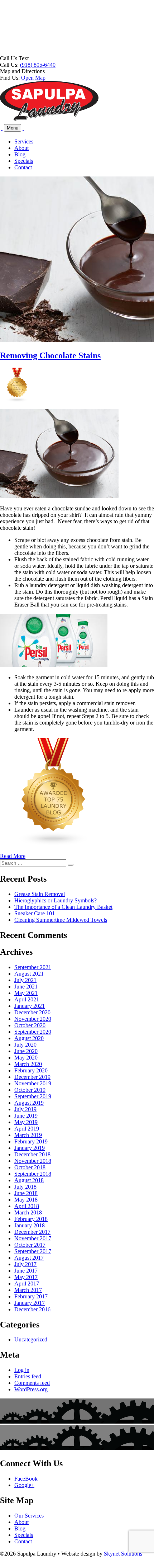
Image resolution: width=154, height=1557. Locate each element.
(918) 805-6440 (38, 65)
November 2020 (32, 1019)
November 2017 (32, 1238)
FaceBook (26, 1479)
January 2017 (29, 1303)
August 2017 (29, 1258)
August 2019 (29, 1103)
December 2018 (32, 1154)
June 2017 (26, 1271)
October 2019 (29, 1090)
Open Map (33, 78)
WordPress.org (31, 1389)
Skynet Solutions (123, 1554)
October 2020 (29, 1025)
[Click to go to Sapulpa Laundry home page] (49, 120)
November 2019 (32, 1083)
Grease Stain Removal (39, 894)
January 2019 (29, 1148)
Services (23, 141)
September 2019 (32, 1096)
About (21, 148)
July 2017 (25, 1264)
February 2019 (31, 1141)
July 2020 (25, 1045)
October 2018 (29, 1167)
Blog (19, 154)
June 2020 (26, 1051)
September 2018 (32, 1174)
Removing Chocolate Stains (50, 355)
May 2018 (26, 1200)
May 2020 (26, 1057)
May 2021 (26, 993)
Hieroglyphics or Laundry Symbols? (55, 900)
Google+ (24, 1485)
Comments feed (32, 1383)
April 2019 (26, 1129)
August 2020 (29, 1038)
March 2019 (28, 1135)
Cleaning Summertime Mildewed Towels (60, 920)
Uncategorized (30, 1339)
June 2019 (26, 1116)
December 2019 (32, 1077)
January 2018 (29, 1225)
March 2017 (28, 1290)
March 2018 (28, 1212)
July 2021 (25, 980)
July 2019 (25, 1109)
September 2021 (32, 967)
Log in (21, 1370)
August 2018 (29, 1180)
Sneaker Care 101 (34, 913)
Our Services (29, 1516)
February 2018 (31, 1219)
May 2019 (26, 1122)
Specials (23, 161)
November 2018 (32, 1161)
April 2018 (26, 1206)
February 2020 (31, 1070)
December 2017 (32, 1232)
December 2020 (32, 1012)
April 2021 (26, 999)
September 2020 (32, 1032)
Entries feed (27, 1376)
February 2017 (31, 1296)
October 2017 (29, 1245)
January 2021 (29, 1006)
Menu (12, 128)
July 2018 (25, 1187)
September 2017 (32, 1251)
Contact (23, 167)
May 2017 (26, 1277)
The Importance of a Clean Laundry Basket (63, 907)
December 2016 (32, 1309)
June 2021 (26, 986)
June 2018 (26, 1193)
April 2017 (26, 1283)
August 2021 (29, 974)
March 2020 (28, 1064)
